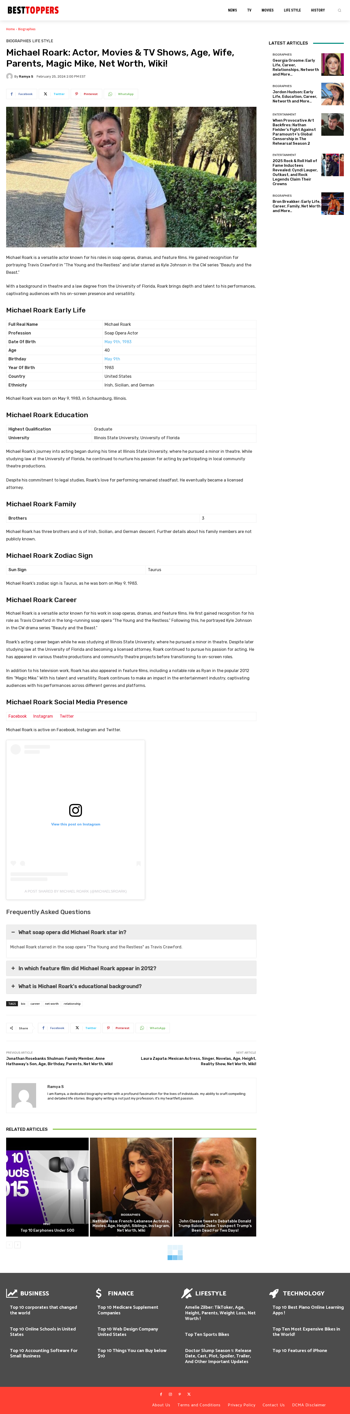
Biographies (27, 29)
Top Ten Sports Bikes (207, 1334)
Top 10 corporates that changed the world (43, 1310)
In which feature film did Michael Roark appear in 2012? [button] (87, 968)
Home (10, 29)
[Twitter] (188, 1394)
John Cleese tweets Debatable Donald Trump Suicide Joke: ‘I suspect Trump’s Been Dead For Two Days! (215, 1226)
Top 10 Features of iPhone (300, 1351)
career (35, 1003)
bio (23, 1003)
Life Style (42, 41)
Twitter (67, 716)
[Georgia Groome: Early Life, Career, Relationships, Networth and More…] (332, 64)
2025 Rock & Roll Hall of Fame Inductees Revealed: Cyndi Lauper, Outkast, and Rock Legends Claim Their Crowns (295, 172)
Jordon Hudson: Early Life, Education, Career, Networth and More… (295, 96)
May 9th (112, 359)
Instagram (43, 716)
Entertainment (284, 114)
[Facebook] (161, 1394)
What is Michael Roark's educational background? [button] (80, 986)
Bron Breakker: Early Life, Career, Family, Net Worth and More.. (297, 206)
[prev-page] (9, 1245)
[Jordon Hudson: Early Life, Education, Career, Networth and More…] (332, 94)
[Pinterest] (179, 1394)
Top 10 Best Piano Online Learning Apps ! (308, 1310)
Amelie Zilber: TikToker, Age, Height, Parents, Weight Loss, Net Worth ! (220, 1313)
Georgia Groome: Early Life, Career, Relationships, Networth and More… (296, 67)
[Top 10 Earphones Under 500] (47, 1187)
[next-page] (17, 1245)
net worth (52, 1003)
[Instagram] (170, 1394)
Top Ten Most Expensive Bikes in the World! (306, 1332)
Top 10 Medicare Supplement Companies (128, 1310)
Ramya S (26, 76)
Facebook (17, 716)
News (214, 1214)
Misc (46, 1224)
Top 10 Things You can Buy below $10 (132, 1353)
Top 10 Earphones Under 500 (47, 1230)
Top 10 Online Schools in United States (43, 1332)
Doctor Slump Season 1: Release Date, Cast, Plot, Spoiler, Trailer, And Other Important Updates (218, 1356)
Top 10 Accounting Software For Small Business (44, 1353)
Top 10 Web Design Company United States (128, 1332)
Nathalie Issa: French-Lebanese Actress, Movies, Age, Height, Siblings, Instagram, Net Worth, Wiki (131, 1226)
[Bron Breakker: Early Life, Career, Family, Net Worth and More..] (332, 203)
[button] (339, 10)
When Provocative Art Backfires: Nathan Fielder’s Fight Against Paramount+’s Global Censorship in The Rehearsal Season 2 (294, 132)
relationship (72, 1003)
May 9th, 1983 (118, 341)
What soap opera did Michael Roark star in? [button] (72, 932)
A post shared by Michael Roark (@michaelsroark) (76, 891)
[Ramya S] (10, 76)
